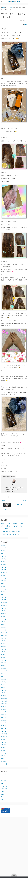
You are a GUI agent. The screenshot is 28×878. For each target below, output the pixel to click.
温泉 (2, 799)
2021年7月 (3, 712)
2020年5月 (3, 750)
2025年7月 (3, 581)
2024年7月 (3, 613)
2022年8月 (3, 676)
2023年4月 (3, 654)
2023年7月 (3, 646)
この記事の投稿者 (5, 476)
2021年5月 (3, 717)
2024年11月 (4, 602)
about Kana (4, 775)
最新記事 (13, 476)
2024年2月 (3, 627)
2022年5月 (3, 684)
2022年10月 (4, 671)
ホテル (2, 791)
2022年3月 (3, 690)
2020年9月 (3, 739)
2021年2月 (3, 725)
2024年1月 (3, 630)
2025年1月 (3, 597)
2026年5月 (3, 553)
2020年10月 (4, 736)
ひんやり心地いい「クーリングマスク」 (11, 526)
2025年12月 (4, 567)
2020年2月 (3, 758)
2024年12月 (4, 600)
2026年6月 (3, 550)
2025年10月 (4, 572)
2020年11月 (4, 734)
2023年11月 (4, 635)
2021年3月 (3, 723)
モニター (6, 497)
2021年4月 (3, 720)
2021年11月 (4, 701)
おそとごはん (4, 788)
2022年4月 (3, 687)
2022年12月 (4, 665)
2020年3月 (3, 756)
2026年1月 (3, 564)
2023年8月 (3, 643)
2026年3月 (3, 559)
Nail (2, 783)
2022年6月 (3, 682)
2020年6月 (3, 747)
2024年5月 (3, 619)
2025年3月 (3, 591)
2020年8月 (3, 742)
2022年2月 (3, 693)
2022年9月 (3, 673)
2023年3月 (3, 657)
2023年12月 (4, 632)
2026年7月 (3, 548)
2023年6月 (3, 649)
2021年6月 (3, 714)
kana (25, 24)
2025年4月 (3, 589)
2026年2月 (3, 561)
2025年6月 (3, 583)
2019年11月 (4, 764)
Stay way (4, 786)
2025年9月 (3, 575)
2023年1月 (3, 662)
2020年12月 (4, 731)
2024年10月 (4, 605)
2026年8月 (3, 545)
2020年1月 (3, 761)
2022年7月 (3, 679)
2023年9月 (3, 641)
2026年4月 (3, 556)
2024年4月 (3, 622)
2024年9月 (3, 608)
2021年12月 (4, 698)
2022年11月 (4, 668)
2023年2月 (3, 660)
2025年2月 (3, 594)
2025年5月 (3, 586)
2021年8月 (3, 709)
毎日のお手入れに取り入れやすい (10, 534)
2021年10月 (4, 704)
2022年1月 (3, 695)
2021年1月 (3, 728)
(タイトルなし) (5, 529)
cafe (2, 777)
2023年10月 (4, 638)
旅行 (2, 797)
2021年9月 (3, 706)
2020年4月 (3, 753)
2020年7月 (3, 745)
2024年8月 (3, 611)
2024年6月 (3, 616)
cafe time (3, 780)
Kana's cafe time (14, 1)
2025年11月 (4, 570)
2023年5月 (3, 652)
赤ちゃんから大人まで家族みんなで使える (12, 523)
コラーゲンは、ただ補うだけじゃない (11, 531)
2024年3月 (3, 624)
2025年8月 (3, 578)
